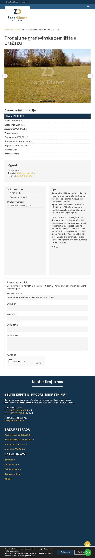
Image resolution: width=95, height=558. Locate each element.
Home (6, 29)
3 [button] (46, 101)
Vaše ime (11, 304)
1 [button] (41, 101)
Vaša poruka (13, 335)
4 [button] (49, 101)
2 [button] (44, 101)
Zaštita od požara (12, 469)
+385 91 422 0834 (17, 410)
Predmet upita (14, 293)
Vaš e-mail (12, 325)
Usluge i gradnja (12, 474)
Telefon (11, 314)
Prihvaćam (65, 552)
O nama (8, 479)
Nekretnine (15, 29)
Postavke (82, 552)
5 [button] (51, 101)
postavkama (30, 556)
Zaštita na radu (11, 464)
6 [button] (54, 101)
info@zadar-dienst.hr (25, 173)
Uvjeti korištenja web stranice (17, 2)
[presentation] (26, 361)
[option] (47, 76)
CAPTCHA (11, 355)
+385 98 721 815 (24, 176)
